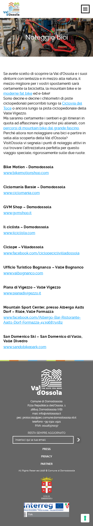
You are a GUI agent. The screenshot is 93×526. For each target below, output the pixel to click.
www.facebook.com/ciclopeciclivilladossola (41, 253)
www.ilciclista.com (19, 233)
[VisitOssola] (11, 9)
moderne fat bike (17, 93)
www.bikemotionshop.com (26, 173)
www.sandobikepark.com (24, 347)
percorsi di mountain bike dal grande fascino (41, 128)
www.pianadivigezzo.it (22, 293)
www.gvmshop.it (17, 213)
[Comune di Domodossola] (46, 487)
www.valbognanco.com (23, 273)
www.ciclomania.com (21, 193)
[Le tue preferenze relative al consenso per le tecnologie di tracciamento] (85, 518)
